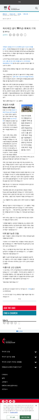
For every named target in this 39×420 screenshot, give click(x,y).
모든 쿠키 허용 (25, 417)
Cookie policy (14, 412)
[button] (36, 8)
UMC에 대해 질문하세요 (10, 386)
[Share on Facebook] (10, 34)
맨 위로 (20, 331)
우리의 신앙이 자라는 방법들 (12, 362)
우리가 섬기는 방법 (8, 356)
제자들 (19, 14)
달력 (3, 378)
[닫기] (36, 406)
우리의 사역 (12, 14)
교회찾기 (5, 382)
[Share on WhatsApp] (17, 34)
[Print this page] (21, 34)
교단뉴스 (5, 389)
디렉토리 (5, 374)
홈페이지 (5, 14)
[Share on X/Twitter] (14, 34)
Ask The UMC (9, 308)
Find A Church (10, 313)
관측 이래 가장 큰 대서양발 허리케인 (23, 76)
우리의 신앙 (6, 351)
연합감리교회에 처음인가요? (12, 367)
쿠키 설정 (12, 417)
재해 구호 (25, 14)
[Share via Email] (25, 34)
